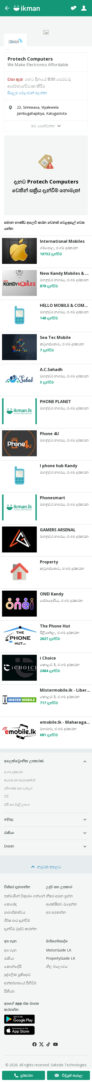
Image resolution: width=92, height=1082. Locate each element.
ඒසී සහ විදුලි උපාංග (17, 804)
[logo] (19, 262)
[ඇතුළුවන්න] (84, 8)
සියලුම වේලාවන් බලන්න (27, 93)
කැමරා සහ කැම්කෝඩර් (19, 780)
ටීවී (6, 796)
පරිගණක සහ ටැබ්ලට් (18, 788)
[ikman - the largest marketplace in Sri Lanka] (26, 8)
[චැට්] (74, 8)
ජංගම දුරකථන (13, 772)
